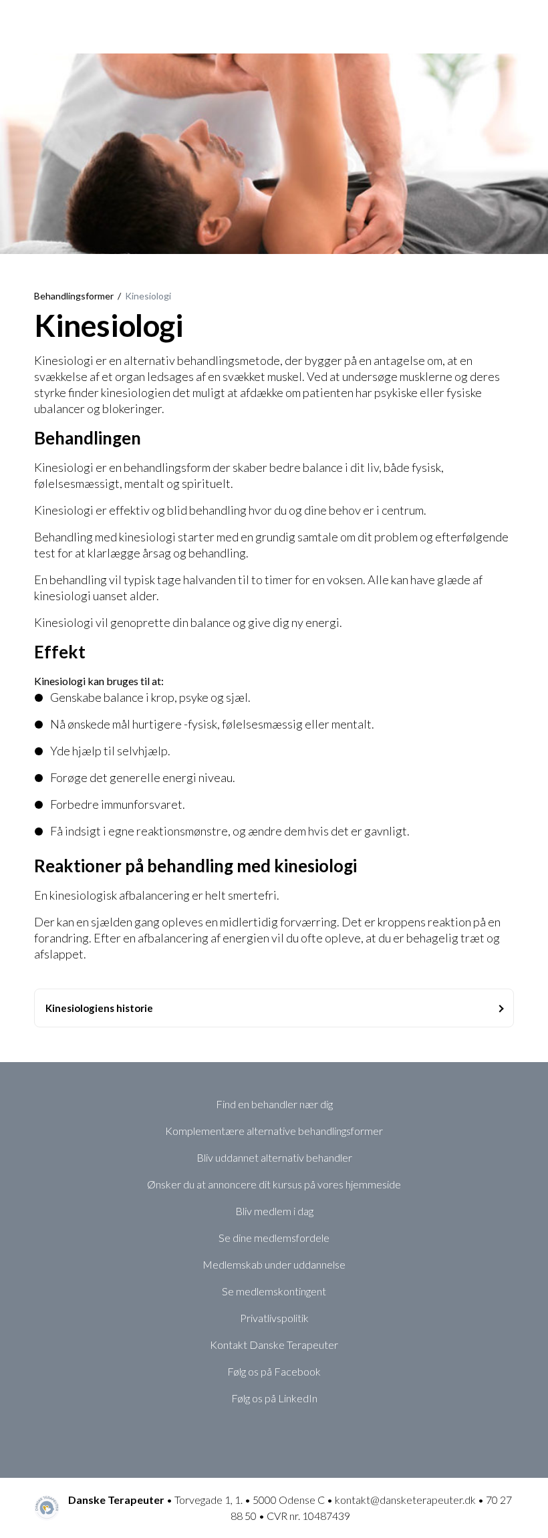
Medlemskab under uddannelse (274, 1264)
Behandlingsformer (74, 295)
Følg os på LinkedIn (274, 1398)
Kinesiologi (148, 295)
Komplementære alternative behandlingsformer (274, 1130)
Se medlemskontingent (274, 1291)
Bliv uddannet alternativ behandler (274, 1157)
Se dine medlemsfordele (274, 1237)
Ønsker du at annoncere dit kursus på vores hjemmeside (274, 1184)
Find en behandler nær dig (274, 1104)
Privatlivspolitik (274, 1317)
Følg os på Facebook (274, 1371)
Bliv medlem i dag (274, 1210)
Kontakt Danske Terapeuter (274, 1344)
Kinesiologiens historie (99, 1008)
